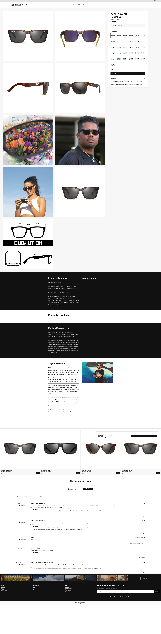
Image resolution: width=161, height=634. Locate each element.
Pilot (79, 4)
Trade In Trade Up (68, 590)
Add (37, 473)
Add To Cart (114, 73)
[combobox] (33, 497)
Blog (2, 588)
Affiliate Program (4, 590)
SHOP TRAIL (80, 578)
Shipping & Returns (68, 588)
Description (113, 78)
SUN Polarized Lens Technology (89, 278)
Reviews (2, 589)
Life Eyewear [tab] (114, 31)
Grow (74, 4)
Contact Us (67, 587)
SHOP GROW (16, 578)
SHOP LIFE (112, 578)
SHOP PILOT (48, 578)
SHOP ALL (144, 578)
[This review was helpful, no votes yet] (141, 516)
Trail (83, 4)
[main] (80, 291)
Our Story (3, 587)
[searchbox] (20, 497)
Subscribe (157, 591)
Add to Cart (134, 436)
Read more (61, 507)
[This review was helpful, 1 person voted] (141, 572)
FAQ (65, 591)
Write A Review (88, 488)
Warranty (66, 589)
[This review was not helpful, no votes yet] (143, 516)
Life (87, 4)
